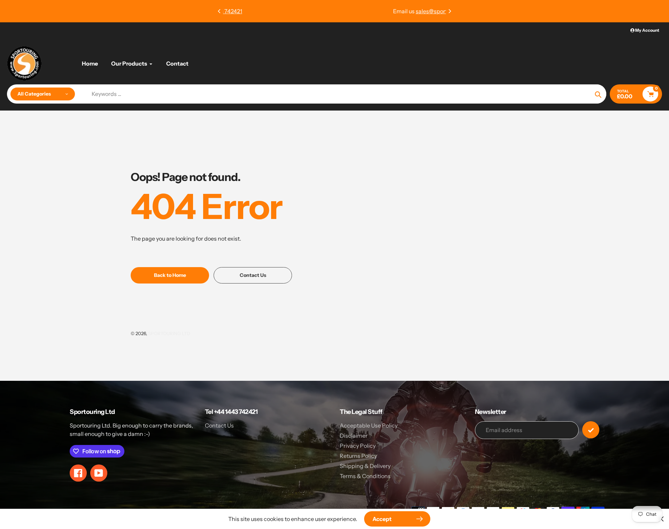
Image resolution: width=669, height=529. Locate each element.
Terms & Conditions (365, 476)
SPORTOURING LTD (169, 333)
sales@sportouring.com (345, 11)
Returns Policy (358, 455)
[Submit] (590, 429)
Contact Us (219, 425)
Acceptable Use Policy (369, 425)
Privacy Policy (358, 445)
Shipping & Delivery (365, 465)
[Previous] (219, 11)
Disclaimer (354, 435)
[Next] (449, 11)
